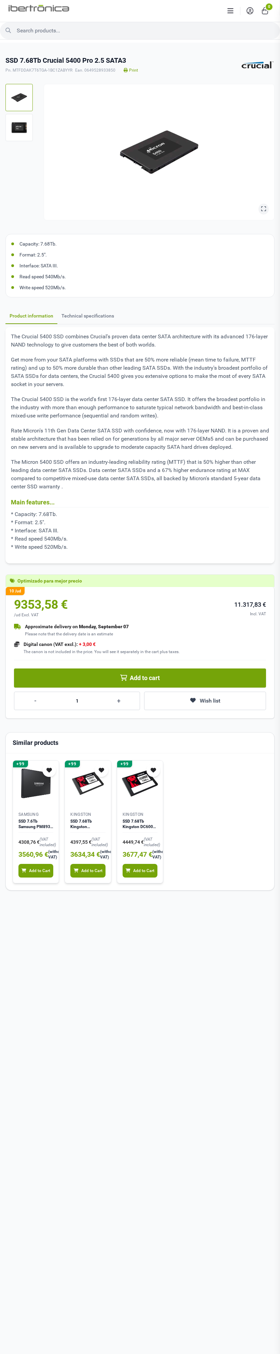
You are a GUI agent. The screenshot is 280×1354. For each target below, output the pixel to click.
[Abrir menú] (230, 11)
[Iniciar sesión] (250, 11)
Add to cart (145, 677)
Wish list (210, 700)
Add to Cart (39, 870)
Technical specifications (87, 316)
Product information (31, 316)
